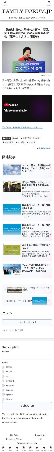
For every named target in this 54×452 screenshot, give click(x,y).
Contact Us (40, 435)
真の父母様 (9, 142)
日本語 (7, 138)
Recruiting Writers (14, 439)
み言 (17, 138)
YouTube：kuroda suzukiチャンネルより (22, 127)
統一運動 (21, 142)
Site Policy (14, 435)
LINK (40, 439)
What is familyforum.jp (27, 443)
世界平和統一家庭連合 (31, 138)
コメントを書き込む (27, 322)
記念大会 (32, 142)
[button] (48, 372)
